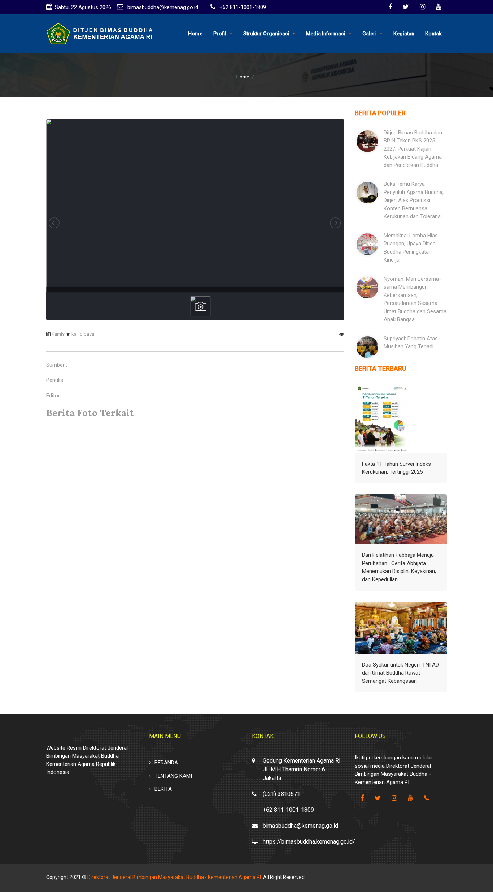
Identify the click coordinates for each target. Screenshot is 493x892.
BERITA (163, 789)
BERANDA (166, 762)
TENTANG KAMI (173, 776)
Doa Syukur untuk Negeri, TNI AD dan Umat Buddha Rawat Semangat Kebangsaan (400, 673)
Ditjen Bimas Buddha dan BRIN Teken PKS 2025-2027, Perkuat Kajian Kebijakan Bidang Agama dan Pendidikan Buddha (413, 148)
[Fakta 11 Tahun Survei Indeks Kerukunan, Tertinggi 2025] (382, 418)
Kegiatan (403, 33)
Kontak (433, 33)
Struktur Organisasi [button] (266, 33)
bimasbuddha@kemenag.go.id (162, 7)
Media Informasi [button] (325, 33)
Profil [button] (219, 33)
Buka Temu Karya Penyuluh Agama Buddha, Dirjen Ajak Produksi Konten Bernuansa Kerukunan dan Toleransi (414, 200)
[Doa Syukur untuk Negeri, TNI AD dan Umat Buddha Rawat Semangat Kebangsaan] (401, 628)
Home (195, 33)
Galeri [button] (369, 33)
